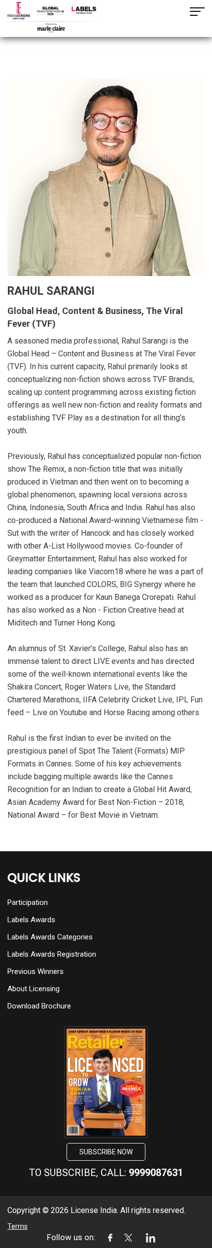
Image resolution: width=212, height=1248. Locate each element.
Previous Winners (35, 971)
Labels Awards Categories (50, 937)
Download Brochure (39, 1006)
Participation (27, 902)
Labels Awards (31, 919)
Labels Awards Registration (51, 954)
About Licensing (33, 988)
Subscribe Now (106, 1152)
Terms (17, 1226)
